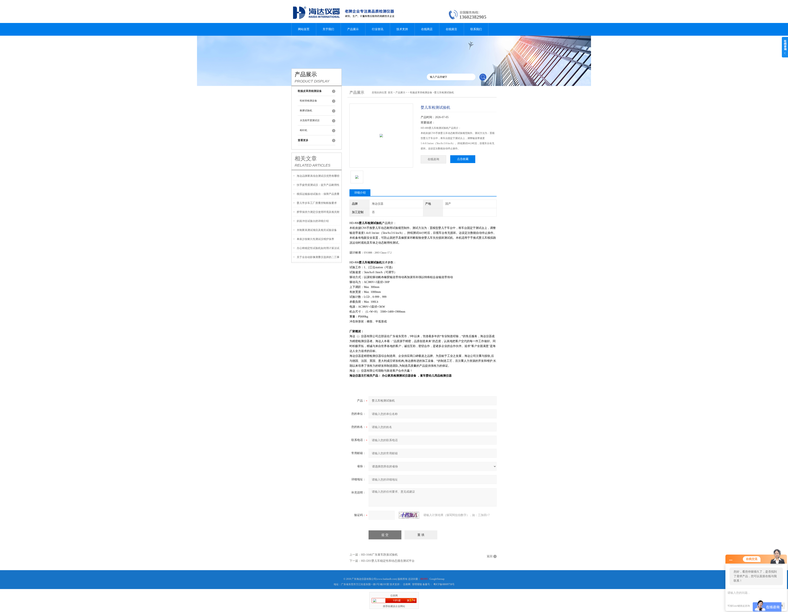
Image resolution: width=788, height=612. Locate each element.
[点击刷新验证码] (409, 515)
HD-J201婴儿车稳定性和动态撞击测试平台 (388, 560)
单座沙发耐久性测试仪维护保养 (315, 239)
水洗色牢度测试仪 (310, 120)
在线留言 (451, 29)
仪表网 (406, 584)
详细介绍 (360, 192)
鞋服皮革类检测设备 (421, 92)
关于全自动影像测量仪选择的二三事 (318, 257)
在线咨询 (433, 159)
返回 (489, 556)
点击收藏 (462, 159)
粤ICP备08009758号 (444, 584)
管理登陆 (417, 584)
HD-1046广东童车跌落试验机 (379, 554)
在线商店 (427, 29)
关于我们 (328, 29)
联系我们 (476, 29)
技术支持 (402, 29)
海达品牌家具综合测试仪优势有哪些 (318, 175)
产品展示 (353, 29)
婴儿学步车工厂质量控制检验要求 (317, 202)
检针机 (303, 130)
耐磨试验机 (306, 110)
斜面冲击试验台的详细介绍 (313, 221)
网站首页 (303, 29)
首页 (390, 92)
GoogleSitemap (437, 579)
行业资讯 (377, 29)
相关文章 (306, 158)
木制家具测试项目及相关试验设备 (317, 230)
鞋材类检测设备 (308, 100)
